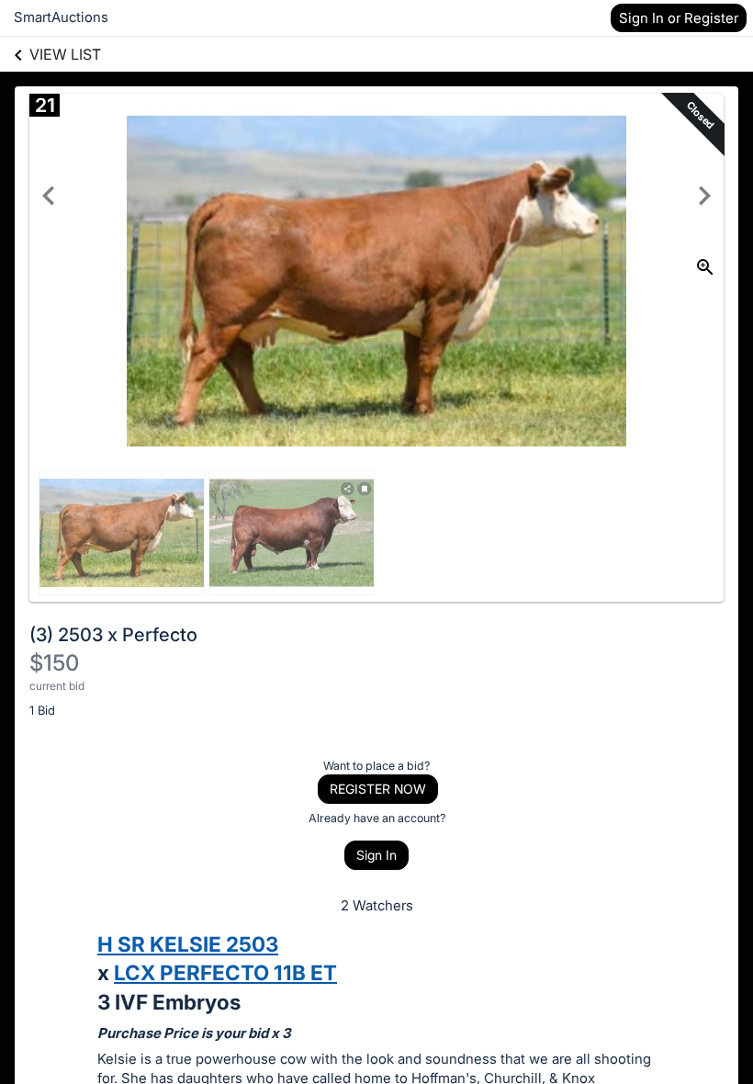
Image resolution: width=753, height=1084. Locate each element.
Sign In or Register (678, 18)
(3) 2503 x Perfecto (113, 635)
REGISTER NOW (378, 788)
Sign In (376, 855)
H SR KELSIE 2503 (187, 944)
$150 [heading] (54, 662)
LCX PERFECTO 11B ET (225, 972)
